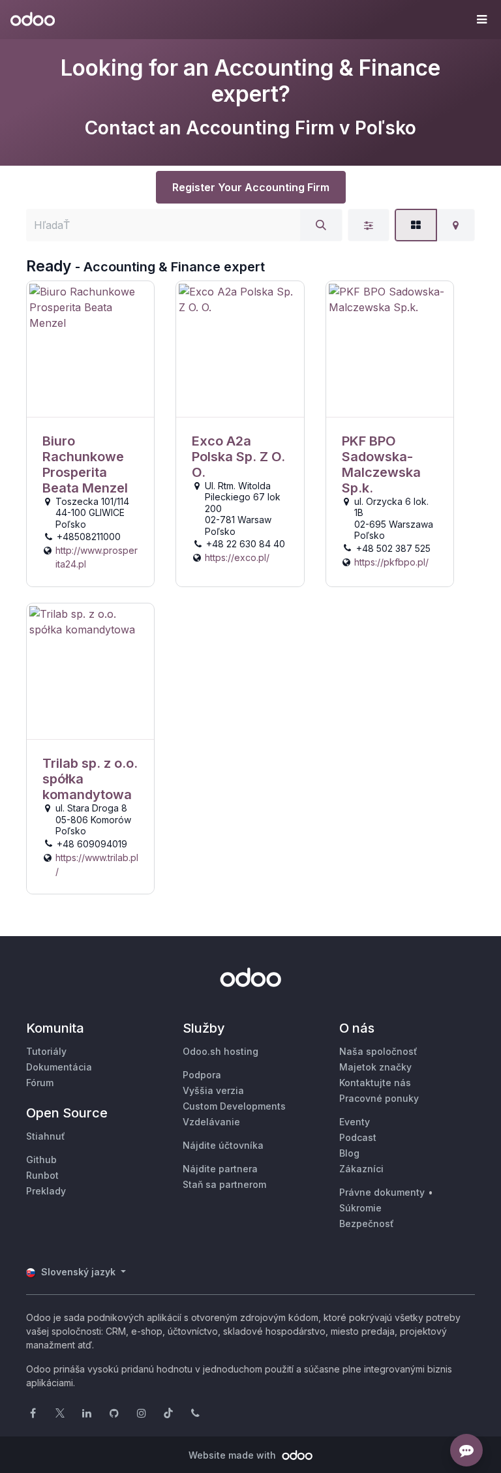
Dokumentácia (59, 1066)
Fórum (39, 1082)
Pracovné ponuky (379, 1098)
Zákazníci (361, 1168)
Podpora (202, 1074)
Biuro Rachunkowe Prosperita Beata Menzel (85, 464)
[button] (481, 19)
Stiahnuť (45, 1136)
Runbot (42, 1175)
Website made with (234, 1455)
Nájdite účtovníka (223, 1145)
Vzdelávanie (211, 1121)
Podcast (357, 1137)
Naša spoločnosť (378, 1051)
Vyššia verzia (213, 1090)
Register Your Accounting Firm (250, 187)
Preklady (46, 1190)
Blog (349, 1153)
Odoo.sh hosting (220, 1051)
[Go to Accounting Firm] (90, 349)
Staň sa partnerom (224, 1184)
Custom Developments (234, 1106)
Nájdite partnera (220, 1168)
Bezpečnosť (366, 1223)
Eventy (354, 1121)
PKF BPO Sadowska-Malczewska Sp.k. (381, 464)
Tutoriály (46, 1051)
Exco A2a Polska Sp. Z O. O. (238, 456)
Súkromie (360, 1207)
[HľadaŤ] (320, 225)
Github (41, 1159)
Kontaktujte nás (375, 1082)
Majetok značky (375, 1066)
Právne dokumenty (382, 1192)
